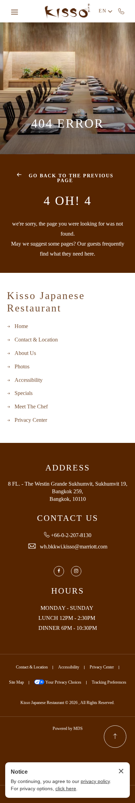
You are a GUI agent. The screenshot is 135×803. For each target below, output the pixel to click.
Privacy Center (31, 420)
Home (21, 326)
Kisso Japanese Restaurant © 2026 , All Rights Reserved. (67, 703)
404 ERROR (67, 124)
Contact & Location (36, 340)
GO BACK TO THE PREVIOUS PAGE (70, 179)
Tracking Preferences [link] (109, 682)
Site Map (16, 682)
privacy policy (95, 781)
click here (65, 788)
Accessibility (29, 380)
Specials (24, 393)
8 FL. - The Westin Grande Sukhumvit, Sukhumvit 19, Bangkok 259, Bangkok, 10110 (67, 492)
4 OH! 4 (68, 201)
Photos (22, 367)
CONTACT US (67, 518)
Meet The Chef (31, 407)
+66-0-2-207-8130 (121, 11)
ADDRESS (67, 468)
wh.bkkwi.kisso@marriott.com (73, 547)
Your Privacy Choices (62, 682)
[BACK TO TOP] (115, 736)
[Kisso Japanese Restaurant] (67, 11)
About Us (25, 353)
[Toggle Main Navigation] (14, 12)
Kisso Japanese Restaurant (46, 302)
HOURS (67, 591)
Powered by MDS (68, 728)
